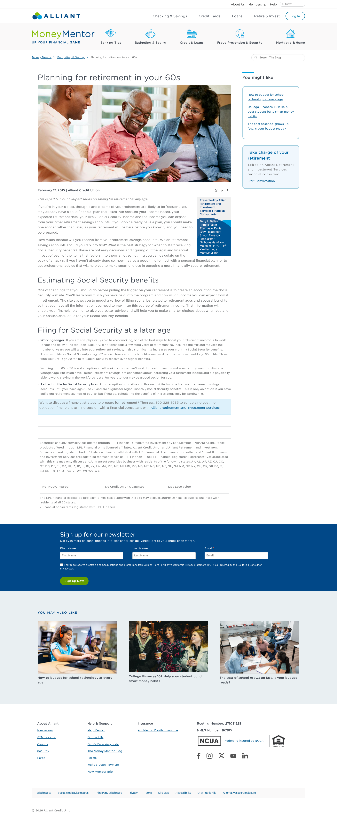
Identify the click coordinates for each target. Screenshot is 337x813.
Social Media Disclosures (73, 792)
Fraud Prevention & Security (240, 42)
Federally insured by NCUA (244, 740)
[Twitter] (224, 756)
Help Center (96, 730)
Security (43, 751)
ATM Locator (46, 737)
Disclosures (44, 792)
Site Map (163, 792)
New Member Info (100, 771)
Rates (41, 758)
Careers (42, 744)
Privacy (133, 792)
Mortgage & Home (290, 42)
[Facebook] (201, 756)
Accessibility (183, 792)
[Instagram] (212, 756)
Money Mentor (41, 57)
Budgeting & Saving (151, 42)
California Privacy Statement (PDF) (193, 565)
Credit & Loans (192, 42)
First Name (68, 548)
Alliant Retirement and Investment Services (185, 408)
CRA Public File (207, 792)
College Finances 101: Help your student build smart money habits (271, 112)
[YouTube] (236, 757)
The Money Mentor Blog (105, 751)
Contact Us (96, 737)
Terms (148, 792)
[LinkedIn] (248, 756)
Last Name (140, 548)
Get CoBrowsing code (103, 744)
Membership (257, 4)
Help (273, 4)
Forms (92, 758)
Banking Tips (110, 42)
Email (210, 548)
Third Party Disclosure (108, 792)
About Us (238, 4)
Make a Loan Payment (103, 764)
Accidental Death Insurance (158, 730)
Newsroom (45, 730)
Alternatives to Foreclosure (239, 792)
